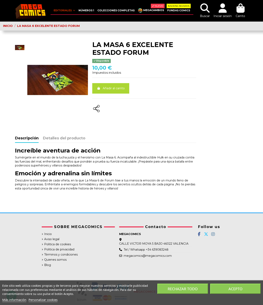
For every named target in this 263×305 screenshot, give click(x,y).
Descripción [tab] (27, 138)
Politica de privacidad (59, 249)
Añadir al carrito (114, 88)
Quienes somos (55, 259)
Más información (14, 300)
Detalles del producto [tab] (64, 138)
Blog (47, 265)
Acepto (235, 288)
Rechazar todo (183, 288)
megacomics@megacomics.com (148, 256)
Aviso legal (51, 239)
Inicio (48, 234)
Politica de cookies (57, 244)
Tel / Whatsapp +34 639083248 (146, 249)
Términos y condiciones (61, 254)
